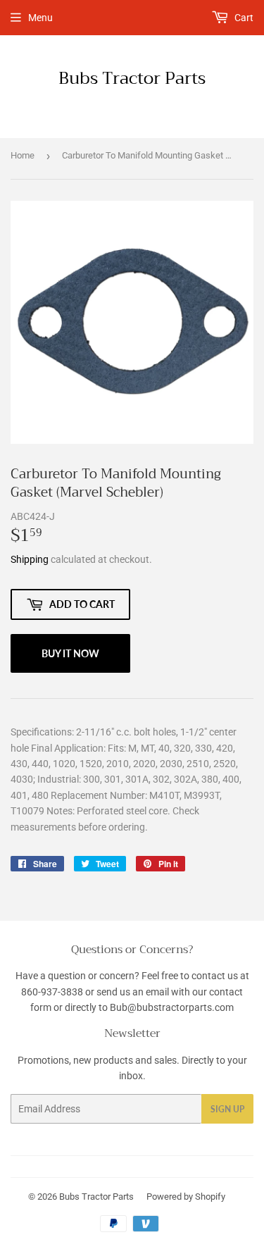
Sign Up (227, 1109)
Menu (40, 17)
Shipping (30, 559)
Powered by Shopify (185, 1196)
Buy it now (70, 653)
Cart (242, 17)
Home (22, 155)
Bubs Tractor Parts (132, 79)
